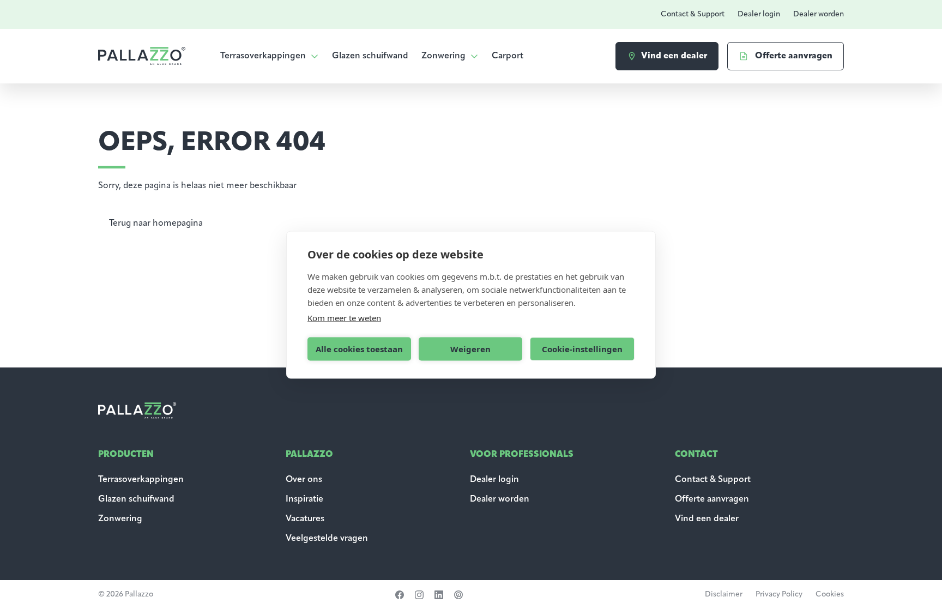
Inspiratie (304, 499)
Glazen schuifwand (370, 56)
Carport (507, 56)
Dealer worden (818, 14)
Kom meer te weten (344, 317)
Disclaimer (723, 594)
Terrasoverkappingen (263, 56)
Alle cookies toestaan (359, 348)
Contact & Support (692, 14)
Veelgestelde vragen (327, 538)
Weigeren (470, 348)
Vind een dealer (707, 519)
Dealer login (759, 14)
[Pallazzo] (141, 56)
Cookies (830, 594)
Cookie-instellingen (582, 348)
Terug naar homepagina (156, 223)
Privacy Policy (779, 594)
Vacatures (305, 519)
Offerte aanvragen (712, 499)
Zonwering (443, 56)
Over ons (304, 479)
